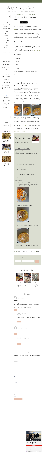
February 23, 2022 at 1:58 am (23, 298)
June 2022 (6, 45)
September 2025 (6, 28)
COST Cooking (16, 14)
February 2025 (6, 40)
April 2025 (6, 36)
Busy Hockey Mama (21, 8)
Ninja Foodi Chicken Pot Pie (6, 152)
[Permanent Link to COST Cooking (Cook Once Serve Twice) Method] (35, 281)
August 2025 (6, 29)
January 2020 (6, 50)
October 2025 (6, 26)
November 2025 (6, 24)
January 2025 (6, 42)
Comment (16, 364)
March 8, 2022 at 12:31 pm (26, 338)
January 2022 (6, 47)
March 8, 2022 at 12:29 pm (22, 328)
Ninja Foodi (26, 14)
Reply (19, 321)
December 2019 (6, 52)
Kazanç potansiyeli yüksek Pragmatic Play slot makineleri (6, 61)
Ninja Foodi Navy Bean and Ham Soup (6, 89)
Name (15, 376)
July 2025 (6, 31)
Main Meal (21, 14)
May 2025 (6, 35)
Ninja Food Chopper (33, 49)
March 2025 (6, 38)
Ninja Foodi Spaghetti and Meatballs (6, 79)
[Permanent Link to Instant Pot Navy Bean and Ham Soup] (19, 281)
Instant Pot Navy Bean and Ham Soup (19, 284)
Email (15, 382)
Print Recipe (31, 22)
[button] (21, 1)
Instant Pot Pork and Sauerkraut (27, 286)
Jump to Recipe (24, 22)
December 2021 (6, 49)
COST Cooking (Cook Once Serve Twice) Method (35, 285)
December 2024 (6, 43)
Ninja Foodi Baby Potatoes (6, 141)
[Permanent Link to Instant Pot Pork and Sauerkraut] (27, 282)
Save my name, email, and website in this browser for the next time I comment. (26, 395)
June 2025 (6, 33)
